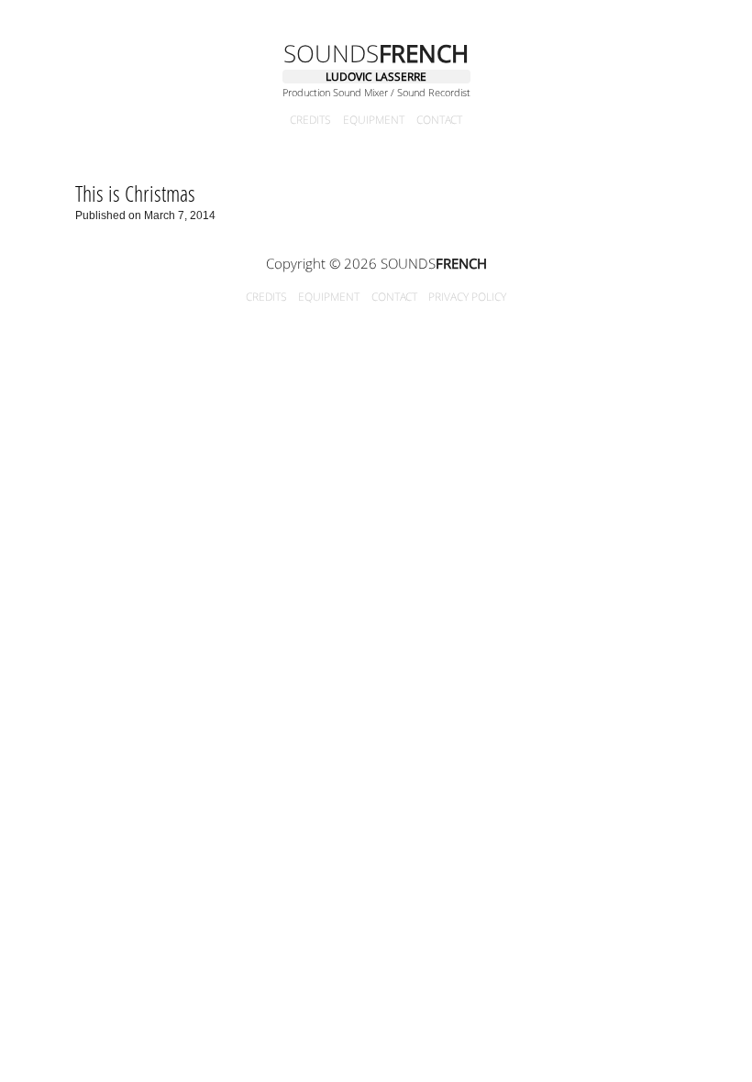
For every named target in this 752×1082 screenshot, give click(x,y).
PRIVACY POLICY (467, 296)
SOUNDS (376, 53)
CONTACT (439, 120)
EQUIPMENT (373, 120)
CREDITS (310, 120)
